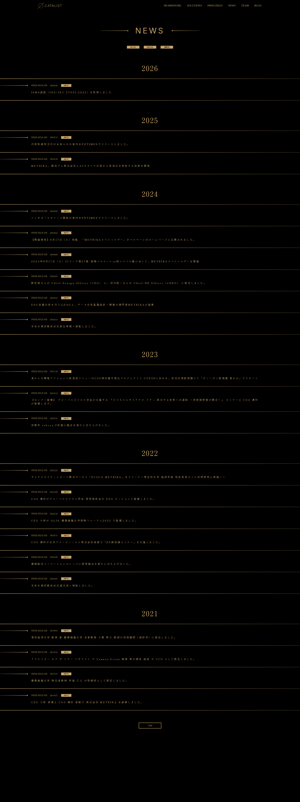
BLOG (258, 5)
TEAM (245, 5)
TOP (150, 725)
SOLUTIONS (194, 5)
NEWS (232, 5)
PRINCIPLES (215, 5)
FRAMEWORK (172, 5)
